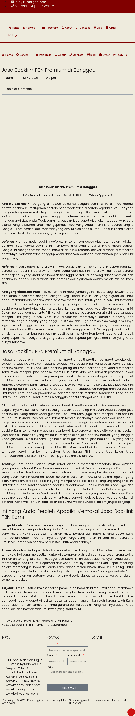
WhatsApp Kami (100, 195)
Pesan (51, 667)
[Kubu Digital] (12, 47)
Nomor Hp (75, 655)
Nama (51, 644)
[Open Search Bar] (125, 35)
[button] (31, 27)
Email (51, 655)
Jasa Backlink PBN (68, 195)
